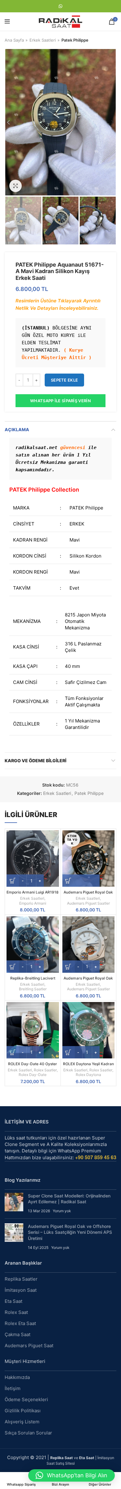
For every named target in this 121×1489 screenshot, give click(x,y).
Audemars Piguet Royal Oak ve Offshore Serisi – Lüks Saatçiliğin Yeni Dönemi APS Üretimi (70, 1232)
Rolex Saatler (45, 1070)
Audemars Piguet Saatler (88, 903)
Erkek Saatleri (42, 40)
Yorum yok (62, 1211)
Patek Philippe (74, 40)
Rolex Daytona (88, 1074)
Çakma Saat (17, 1334)
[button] (71, 1475)
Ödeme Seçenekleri (26, 1399)
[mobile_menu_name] (7, 21)
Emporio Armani (32, 903)
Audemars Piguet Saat (29, 1345)
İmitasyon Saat (21, 1290)
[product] (33, 858)
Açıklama (17, 429)
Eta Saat (13, 1301)
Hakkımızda (17, 1377)
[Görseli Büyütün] (15, 186)
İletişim (12, 1388)
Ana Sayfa (14, 40)
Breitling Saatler (33, 989)
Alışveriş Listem (22, 1422)
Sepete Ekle (64, 380)
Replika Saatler (21, 1279)
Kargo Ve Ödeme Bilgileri (35, 760)
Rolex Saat (16, 1312)
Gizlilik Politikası (23, 1410)
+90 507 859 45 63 (95, 1157)
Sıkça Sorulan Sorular (28, 1433)
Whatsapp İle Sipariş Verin (60, 400)
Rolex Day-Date (33, 1074)
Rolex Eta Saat (20, 1323)
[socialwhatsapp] (60, 6)
